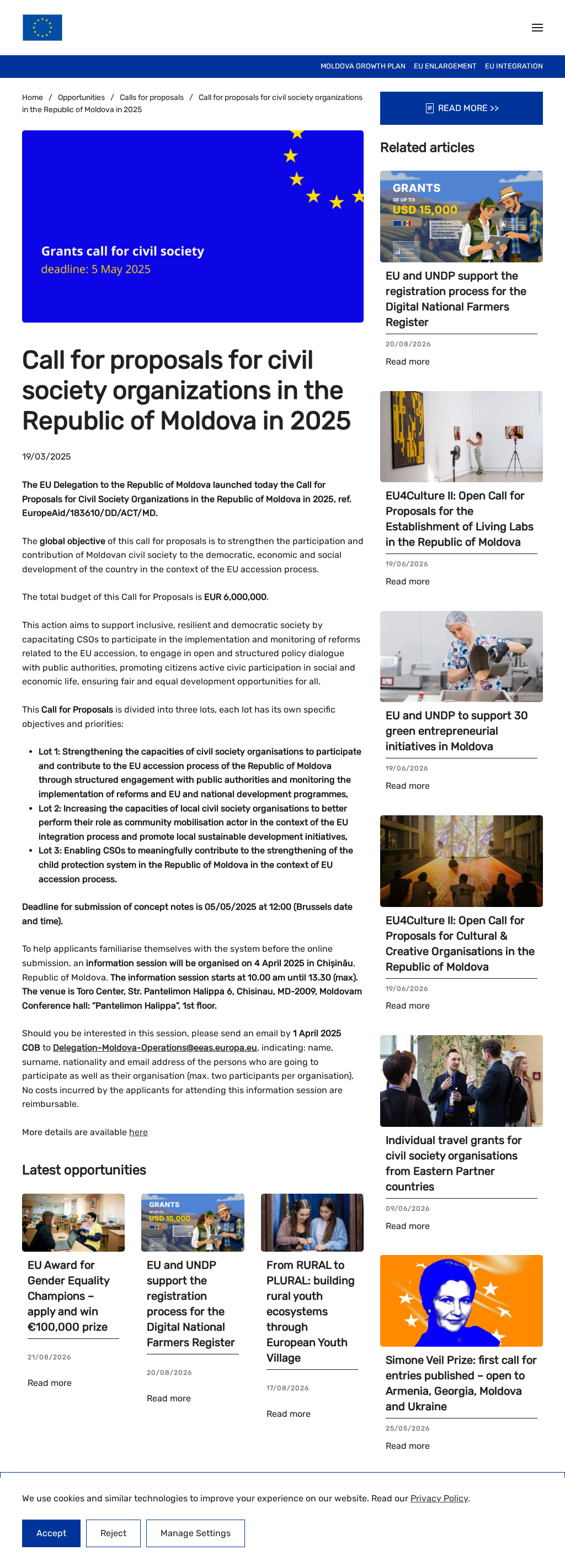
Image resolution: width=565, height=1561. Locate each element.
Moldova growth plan (363, 66)
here (138, 1132)
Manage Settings (196, 1533)
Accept (51, 1533)
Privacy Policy (439, 1498)
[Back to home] (42, 27)
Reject (113, 1533)
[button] (537, 27)
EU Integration (514, 66)
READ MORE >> (468, 108)
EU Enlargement (445, 66)
